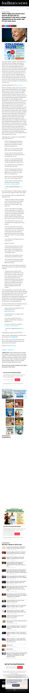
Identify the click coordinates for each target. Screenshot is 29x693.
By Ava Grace (13, 567)
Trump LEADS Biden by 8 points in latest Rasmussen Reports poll (15, 601)
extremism (14, 355)
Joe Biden (15, 357)
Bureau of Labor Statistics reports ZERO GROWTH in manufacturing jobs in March (15, 558)
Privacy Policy (13, 682)
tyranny (4, 362)
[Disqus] (14, 455)
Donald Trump (5, 355)
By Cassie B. (13, 554)
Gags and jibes (10, 649)
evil (10, 355)
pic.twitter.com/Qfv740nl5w (11, 325)
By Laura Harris (14, 584)
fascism (20, 355)
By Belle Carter (14, 573)
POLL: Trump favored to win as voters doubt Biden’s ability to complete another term (16, 582)
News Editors (11, 23)
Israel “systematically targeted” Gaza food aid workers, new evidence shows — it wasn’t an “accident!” (16, 627)
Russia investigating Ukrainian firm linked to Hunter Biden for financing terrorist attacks (16, 553)
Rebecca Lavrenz (15, 360)
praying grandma (6, 360)
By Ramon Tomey (14, 623)
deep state (23, 354)
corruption (17, 354)
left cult (20, 357)
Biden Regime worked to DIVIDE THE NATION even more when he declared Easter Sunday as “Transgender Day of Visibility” (17, 595)
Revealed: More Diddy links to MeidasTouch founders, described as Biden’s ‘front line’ (16, 547)
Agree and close (16, 685)
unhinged (8, 362)
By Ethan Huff (14, 578)
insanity (24, 355)
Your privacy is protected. (7, 383)
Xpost (19, 362)
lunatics (11, 359)
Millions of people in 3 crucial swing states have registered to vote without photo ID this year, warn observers (16, 640)
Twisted (22, 360)
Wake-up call (9, 645)
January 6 (10, 357)
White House (15, 362)
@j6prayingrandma (9, 311)
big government (18, 352)
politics (24, 359)
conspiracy (11, 354)
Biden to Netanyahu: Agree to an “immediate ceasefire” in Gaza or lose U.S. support (16, 606)
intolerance (5, 357)
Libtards (7, 359)
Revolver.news (18, 85)
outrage (16, 359)
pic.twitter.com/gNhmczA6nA (12, 184)
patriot (20, 359)
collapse (6, 354)
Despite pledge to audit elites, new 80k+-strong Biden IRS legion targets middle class (16, 611)
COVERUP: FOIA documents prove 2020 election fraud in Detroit (15, 616)
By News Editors (14, 549)
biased (11, 352)
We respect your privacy (18, 674)
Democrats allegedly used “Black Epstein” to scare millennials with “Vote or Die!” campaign (17, 577)
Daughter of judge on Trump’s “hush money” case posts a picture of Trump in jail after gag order (16, 633)
